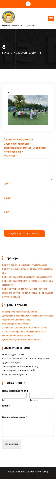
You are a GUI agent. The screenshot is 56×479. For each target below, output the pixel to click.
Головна (7, 52)
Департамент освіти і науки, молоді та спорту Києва (27, 316)
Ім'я (6, 184)
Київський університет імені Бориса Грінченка (24, 289)
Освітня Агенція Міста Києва (16, 320)
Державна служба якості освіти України (21, 340)
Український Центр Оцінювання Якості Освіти (24, 328)
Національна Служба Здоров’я (17, 336)
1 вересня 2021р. (26, 52)
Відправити (11, 444)
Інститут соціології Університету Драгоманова (24, 265)
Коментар (10, 156)
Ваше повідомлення (14, 417)
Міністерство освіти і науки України (19, 312)
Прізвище (33, 400)
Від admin (33, 82)
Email (7, 198)
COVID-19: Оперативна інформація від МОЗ (24, 332)
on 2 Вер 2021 (17, 82)
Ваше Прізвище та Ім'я (15, 391)
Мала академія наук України (16, 324)
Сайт (6, 212)
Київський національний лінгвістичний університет (27, 277)
